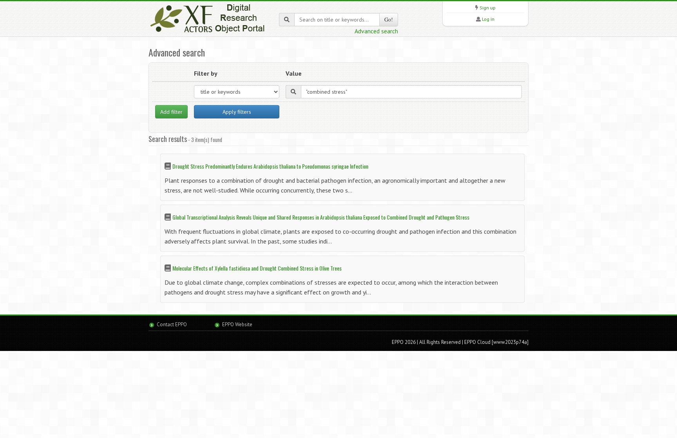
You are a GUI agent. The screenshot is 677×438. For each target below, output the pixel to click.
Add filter (171, 111)
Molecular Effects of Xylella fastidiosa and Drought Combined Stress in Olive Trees (257, 268)
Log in (488, 19)
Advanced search (376, 31)
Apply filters (237, 111)
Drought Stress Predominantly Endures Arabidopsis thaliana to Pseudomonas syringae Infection (270, 166)
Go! (388, 19)
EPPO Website (237, 324)
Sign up (488, 8)
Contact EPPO (172, 324)
